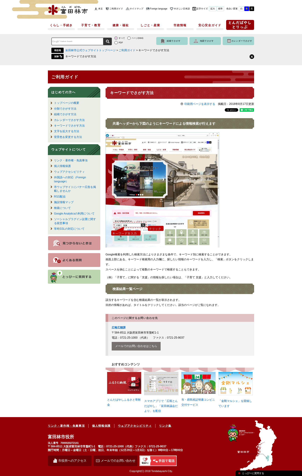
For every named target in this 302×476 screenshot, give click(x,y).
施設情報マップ (64, 202)
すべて (122, 38)
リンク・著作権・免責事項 (71, 160)
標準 (220, 8)
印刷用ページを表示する (199, 103)
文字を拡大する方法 (66, 131)
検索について (62, 207)
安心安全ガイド (209, 25)
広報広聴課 (119, 327)
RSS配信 (60, 196)
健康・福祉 (121, 25)
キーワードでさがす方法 (80, 56)
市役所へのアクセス (72, 460)
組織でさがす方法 (65, 114)
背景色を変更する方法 (68, 136)
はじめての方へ (63, 92)
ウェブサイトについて (68, 149)
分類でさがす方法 (65, 108)
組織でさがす (174, 41)
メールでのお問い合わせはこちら (136, 346)
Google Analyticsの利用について (74, 213)
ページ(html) (137, 38)
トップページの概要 (66, 102)
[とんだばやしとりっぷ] (240, 26)
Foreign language (158, 8)
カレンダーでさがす (241, 41)
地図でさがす (207, 41)
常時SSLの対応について (69, 228)
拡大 (212, 8)
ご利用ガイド (116, 8)
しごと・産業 (150, 25)
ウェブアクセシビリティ (69, 171)
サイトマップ (136, 8)
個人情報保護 (62, 165)
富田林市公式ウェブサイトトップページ (90, 50)
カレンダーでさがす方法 (69, 120)
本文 (100, 8)
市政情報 (180, 25)
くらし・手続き (61, 25)
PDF (121, 42)
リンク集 (165, 425)
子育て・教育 (91, 25)
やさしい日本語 (182, 8)
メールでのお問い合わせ (118, 460)
